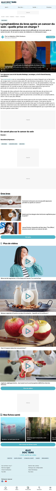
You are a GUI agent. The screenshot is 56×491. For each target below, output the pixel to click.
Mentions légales (5, 467)
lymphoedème (7, 79)
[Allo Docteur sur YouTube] (6, 481)
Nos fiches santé (11, 415)
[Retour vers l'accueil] (28, 2)
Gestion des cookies (33, 465)
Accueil (2, 16)
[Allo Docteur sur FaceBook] (2, 481)
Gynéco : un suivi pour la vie (10, 439)
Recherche (39, 489)
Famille (34, 7)
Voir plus (28, 237)
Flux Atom (30, 472)
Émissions (49, 7)
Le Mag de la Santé (28, 458)
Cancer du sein (13, 144)
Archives (21, 144)
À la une (5, 489)
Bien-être (20, 7)
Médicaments (45, 458)
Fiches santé (28, 489)
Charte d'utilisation (6, 470)
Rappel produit (18, 458)
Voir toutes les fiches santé (28, 444)
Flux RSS (3, 472)
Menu (50, 489)
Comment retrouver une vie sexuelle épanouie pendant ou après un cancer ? (37, 201)
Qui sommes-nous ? (6, 465)
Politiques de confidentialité (35, 467)
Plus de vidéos (10, 243)
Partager (51, 37)
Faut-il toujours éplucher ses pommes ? (13, 348)
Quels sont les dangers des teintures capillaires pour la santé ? (39, 215)
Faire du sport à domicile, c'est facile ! (36, 438)
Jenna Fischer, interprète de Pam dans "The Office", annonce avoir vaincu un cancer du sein (38, 228)
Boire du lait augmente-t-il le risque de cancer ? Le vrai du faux (21, 278)
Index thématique (32, 470)
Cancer (17, 16)
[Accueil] (28, 452)
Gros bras (22, 16)
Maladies (12, 16)
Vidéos (16, 489)
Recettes (10, 458)
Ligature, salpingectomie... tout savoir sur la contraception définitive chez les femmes (25, 384)
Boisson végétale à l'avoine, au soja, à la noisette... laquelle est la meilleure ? (24, 313)
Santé (6, 7)
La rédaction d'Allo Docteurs (16, 36)
